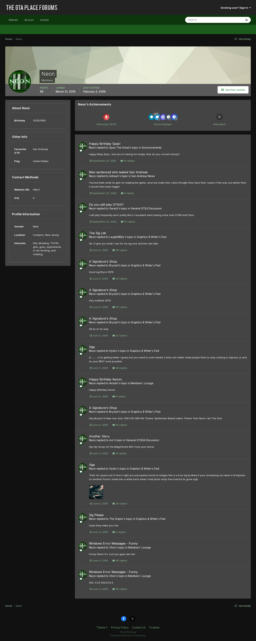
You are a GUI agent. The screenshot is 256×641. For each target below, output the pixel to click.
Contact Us (139, 627)
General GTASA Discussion (142, 440)
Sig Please (96, 515)
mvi (111, 440)
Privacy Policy (120, 627)
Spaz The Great (119, 147)
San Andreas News (143, 176)
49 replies (121, 560)
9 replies (128, 193)
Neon (92, 147)
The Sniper (116, 518)
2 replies (120, 531)
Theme (101, 627)
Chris (112, 547)
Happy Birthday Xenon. (105, 379)
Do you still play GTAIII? (106, 204)
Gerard (113, 208)
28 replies (121, 367)
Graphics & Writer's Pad (151, 236)
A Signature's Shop (103, 261)
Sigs (92, 347)
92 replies (121, 278)
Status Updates (228, 19)
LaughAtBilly (116, 236)
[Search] (247, 20)
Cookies (154, 627)
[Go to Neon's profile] (83, 146)
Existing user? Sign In (235, 7)
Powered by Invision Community (128, 635)
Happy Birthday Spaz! (104, 144)
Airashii (113, 383)
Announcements (152, 147)
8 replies (120, 396)
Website (13, 19)
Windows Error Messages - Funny (113, 543)
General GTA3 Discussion (146, 208)
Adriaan (114, 176)
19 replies (129, 221)
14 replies (121, 453)
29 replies (121, 250)
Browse (29, 19)
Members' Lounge (142, 383)
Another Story (99, 436)
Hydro (113, 350)
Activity (44, 19)
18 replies (129, 160)
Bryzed (113, 265)
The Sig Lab (97, 233)
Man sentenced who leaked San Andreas (118, 172)
